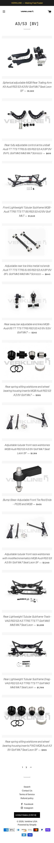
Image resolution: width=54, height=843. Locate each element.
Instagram (28, 808)
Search (27, 787)
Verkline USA (31, 821)
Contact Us (27, 790)
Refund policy (27, 798)
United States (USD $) (25, 815)
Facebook (28, 804)
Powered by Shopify (27, 825)
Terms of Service (27, 794)
